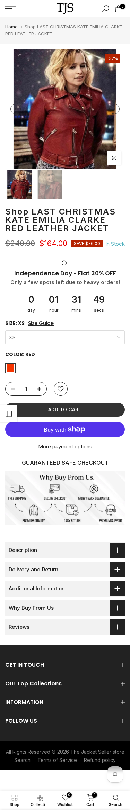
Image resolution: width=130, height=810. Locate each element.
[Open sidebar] (8, 413)
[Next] (114, 109)
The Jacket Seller (90, 752)
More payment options (65, 446)
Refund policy (100, 760)
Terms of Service (57, 760)
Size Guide (41, 323)
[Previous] (15, 109)
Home (11, 26)
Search (22, 760)
